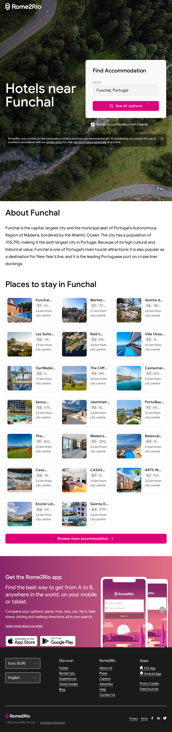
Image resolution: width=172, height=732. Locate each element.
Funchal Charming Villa (44, 304)
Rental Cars (67, 673)
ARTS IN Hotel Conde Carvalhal (153, 477)
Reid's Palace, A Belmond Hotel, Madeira (98, 343)
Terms (144, 718)
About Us (105, 668)
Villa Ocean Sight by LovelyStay (154, 338)
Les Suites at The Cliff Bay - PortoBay (45, 341)
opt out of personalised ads (90, 142)
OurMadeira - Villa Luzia (46, 370)
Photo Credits (149, 683)
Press (103, 673)
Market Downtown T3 (99, 304)
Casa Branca (42, 472)
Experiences (68, 679)
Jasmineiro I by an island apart (99, 409)
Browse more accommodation (83, 538)
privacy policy (54, 142)
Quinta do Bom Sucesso (153, 304)
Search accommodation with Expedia (122, 124)
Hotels (63, 668)
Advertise (106, 684)
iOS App (149, 668)
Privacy (133, 718)
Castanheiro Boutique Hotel (155, 372)
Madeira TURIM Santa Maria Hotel (97, 445)
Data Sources (149, 689)
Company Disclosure (52, 722)
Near (97, 82)
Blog (62, 689)
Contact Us (107, 695)
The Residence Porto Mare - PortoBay (45, 443)
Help (102, 689)
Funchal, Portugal (112, 90)
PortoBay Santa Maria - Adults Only (153, 411)
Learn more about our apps (24, 626)
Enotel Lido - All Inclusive (45, 508)
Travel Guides (68, 684)
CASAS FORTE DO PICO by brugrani (99, 477)
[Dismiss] (162, 138)
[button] (126, 106)
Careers (105, 679)
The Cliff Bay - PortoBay (98, 372)
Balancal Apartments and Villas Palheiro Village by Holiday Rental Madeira (155, 452)
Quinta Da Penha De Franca (99, 508)
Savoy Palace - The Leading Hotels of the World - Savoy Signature (45, 418)
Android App (152, 674)
